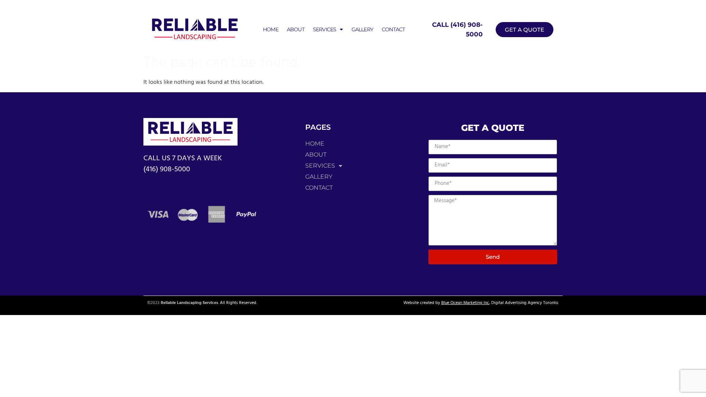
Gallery (362, 29)
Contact (393, 29)
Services (324, 29)
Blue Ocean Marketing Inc (465, 303)
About (295, 29)
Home (270, 29)
